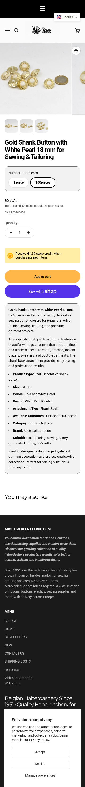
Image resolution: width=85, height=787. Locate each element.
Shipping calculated (34, 205)
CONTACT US (14, 653)
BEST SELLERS (16, 637)
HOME (9, 629)
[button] (67, 17)
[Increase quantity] (28, 232)
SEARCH (11, 621)
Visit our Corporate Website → (18, 680)
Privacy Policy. (39, 740)
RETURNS (12, 670)
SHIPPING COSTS (18, 661)
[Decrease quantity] (11, 232)
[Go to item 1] (11, 126)
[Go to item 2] (26, 126)
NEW (8, 645)
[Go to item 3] (41, 126)
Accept (40, 752)
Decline (40, 764)
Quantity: (11, 223)
